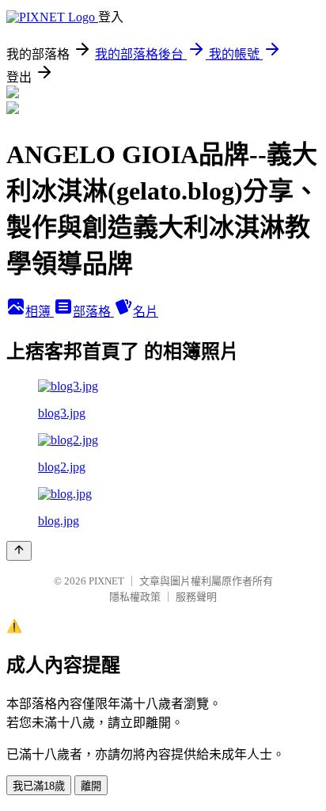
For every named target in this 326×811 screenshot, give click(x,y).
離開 (91, 786)
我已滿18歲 (39, 786)
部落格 (93, 311)
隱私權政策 (135, 597)
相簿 (39, 311)
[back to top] (19, 551)
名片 (145, 311)
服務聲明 (196, 597)
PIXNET (106, 581)
